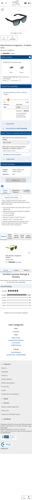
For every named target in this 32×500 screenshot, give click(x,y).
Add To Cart (15, 180)
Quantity (6, 104)
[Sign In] (25, 3)
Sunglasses (16, 331)
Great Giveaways (16, 352)
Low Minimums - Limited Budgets (16, 354)
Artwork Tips (5, 410)
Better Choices (16, 338)
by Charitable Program (10, 414)
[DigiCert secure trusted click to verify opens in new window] (7, 445)
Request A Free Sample (11, 197)
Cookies (3, 390)
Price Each (19, 104)
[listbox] (16, 150)
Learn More (22, 282)
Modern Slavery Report (8, 383)
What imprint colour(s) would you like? (14, 147)
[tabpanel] (16, 293)
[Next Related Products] (29, 252)
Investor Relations (6, 379)
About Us (4, 368)
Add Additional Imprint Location (12, 154)
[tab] (5, 191)
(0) (29, 3)
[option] (11, 69)
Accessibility (4, 372)
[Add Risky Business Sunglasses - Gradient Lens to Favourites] (2, 10)
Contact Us (4, 375)
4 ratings (12, 53)
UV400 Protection (16, 345)
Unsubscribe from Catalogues (10, 394)
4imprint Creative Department (10, 407)
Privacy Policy (5, 387)
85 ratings (19, 262)
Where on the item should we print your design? (14, 138)
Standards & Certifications (16, 340)
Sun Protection (16, 342)
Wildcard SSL (4, 449)
